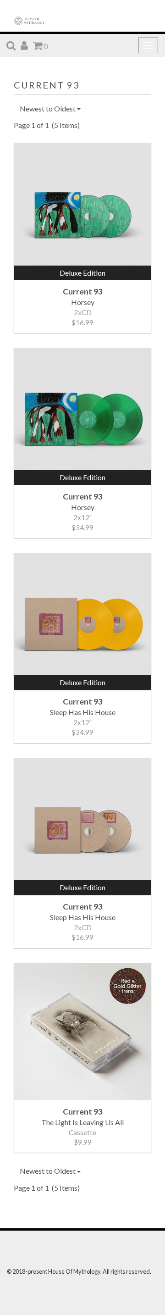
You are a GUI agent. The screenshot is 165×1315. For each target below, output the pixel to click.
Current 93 (47, 84)
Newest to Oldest (48, 108)
